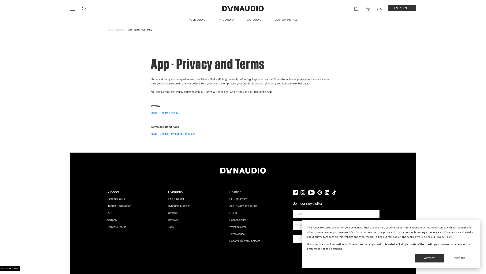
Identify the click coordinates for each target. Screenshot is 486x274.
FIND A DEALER (402, 8)
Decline (459, 258)
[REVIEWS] (368, 9)
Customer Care (116, 199)
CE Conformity (238, 199)
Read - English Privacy (164, 113)
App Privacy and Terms (243, 206)
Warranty (112, 220)
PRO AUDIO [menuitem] (226, 20)
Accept (429, 258)
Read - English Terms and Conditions (173, 134)
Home (110, 30)
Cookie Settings (9, 269)
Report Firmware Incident (244, 241)
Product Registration (119, 206)
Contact (173, 213)
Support (120, 30)
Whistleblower (237, 227)
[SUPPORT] (379, 9)
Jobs (171, 227)
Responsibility (237, 220)
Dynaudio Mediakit (179, 206)
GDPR (233, 213)
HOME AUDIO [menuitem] (197, 20)
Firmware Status (116, 227)
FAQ (109, 213)
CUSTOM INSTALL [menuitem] (286, 20)
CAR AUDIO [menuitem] (254, 20)
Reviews (173, 220)
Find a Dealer (176, 199)
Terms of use (237, 234)
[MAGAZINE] (356, 9)
